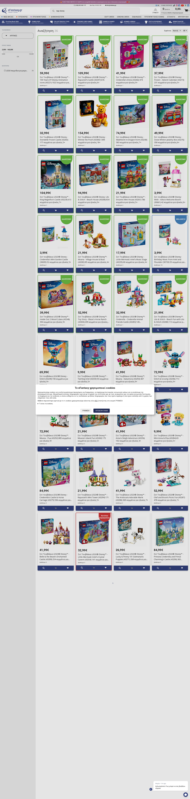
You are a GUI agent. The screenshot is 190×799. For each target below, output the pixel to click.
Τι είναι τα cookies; (46, 404)
